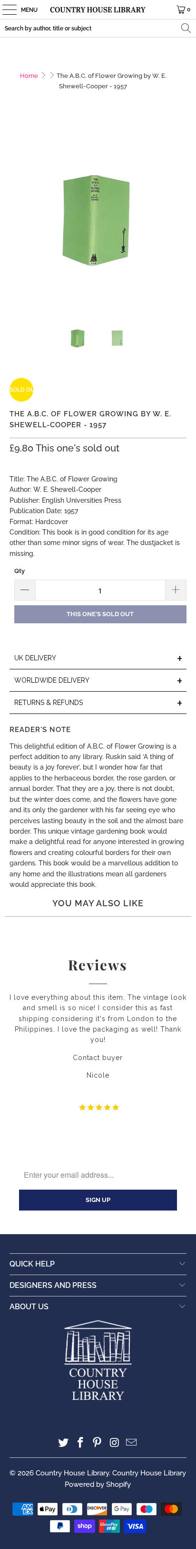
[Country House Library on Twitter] (64, 1443)
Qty (19, 570)
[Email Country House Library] (132, 1443)
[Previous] (16, 218)
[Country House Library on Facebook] (80, 1443)
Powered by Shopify (98, 1484)
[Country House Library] (98, 9)
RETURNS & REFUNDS (98, 703)
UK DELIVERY (98, 658)
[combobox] (98, 28)
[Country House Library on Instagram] (115, 1443)
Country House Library (72, 1473)
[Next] (179, 218)
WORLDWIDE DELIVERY (98, 681)
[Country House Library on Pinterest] (97, 1443)
